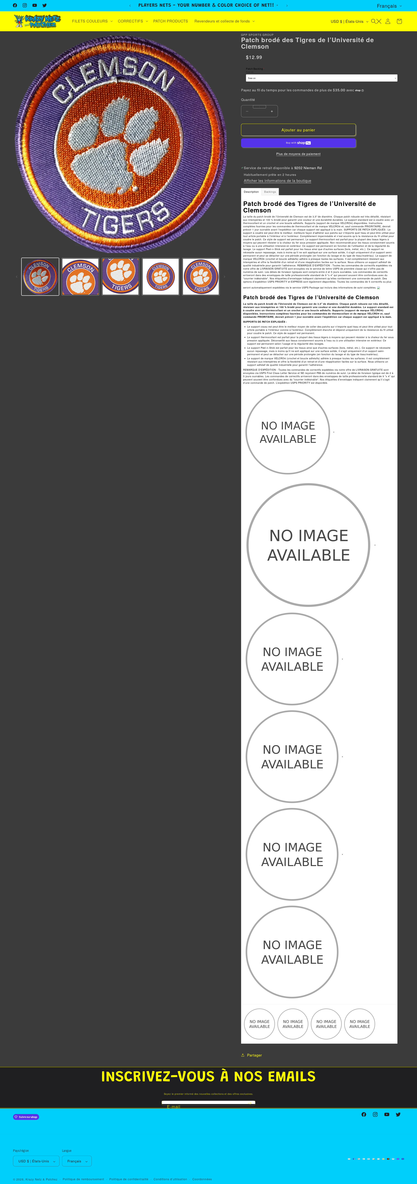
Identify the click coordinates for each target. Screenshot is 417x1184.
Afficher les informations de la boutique (277, 180)
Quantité (248, 99)
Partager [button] (254, 1055)
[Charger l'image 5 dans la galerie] (201, 276)
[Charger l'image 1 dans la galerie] (40, 276)
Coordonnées (202, 1179)
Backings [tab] (270, 192)
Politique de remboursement (83, 1179)
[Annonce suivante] (287, 6)
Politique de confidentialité (128, 1179)
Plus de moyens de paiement (298, 154)
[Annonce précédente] (130, 6)
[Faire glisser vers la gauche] (16, 276)
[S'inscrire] (249, 1103)
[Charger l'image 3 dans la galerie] (120, 276)
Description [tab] (251, 192)
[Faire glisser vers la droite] (224, 276)
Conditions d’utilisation (170, 1179)
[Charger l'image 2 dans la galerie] (80, 276)
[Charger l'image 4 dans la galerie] (160, 276)
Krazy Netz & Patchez (42, 1179)
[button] (92, 21)
